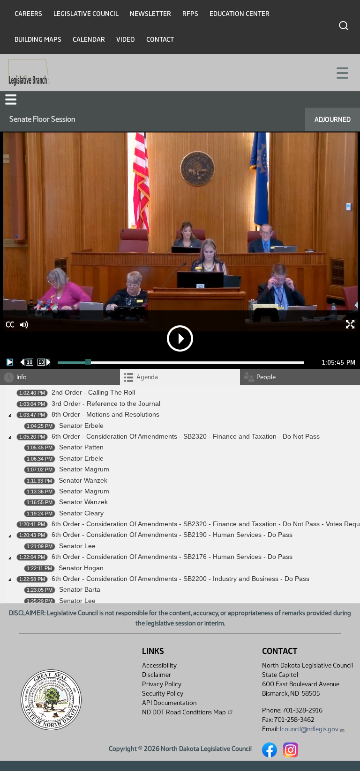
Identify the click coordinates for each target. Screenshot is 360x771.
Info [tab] (21, 377)
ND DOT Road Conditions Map (184, 712)
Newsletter (150, 14)
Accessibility (159, 665)
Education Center (240, 14)
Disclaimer (156, 675)
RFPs (190, 14)
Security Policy (162, 694)
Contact (160, 40)
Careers (28, 14)
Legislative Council (86, 14)
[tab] (180, 377)
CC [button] (10, 324)
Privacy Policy (161, 684)
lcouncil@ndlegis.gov (309, 729)
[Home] (29, 72)
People (266, 377)
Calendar (89, 40)
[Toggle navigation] (342, 72)
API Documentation (169, 703)
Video (125, 40)
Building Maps (38, 40)
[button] (10, 99)
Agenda (147, 377)
